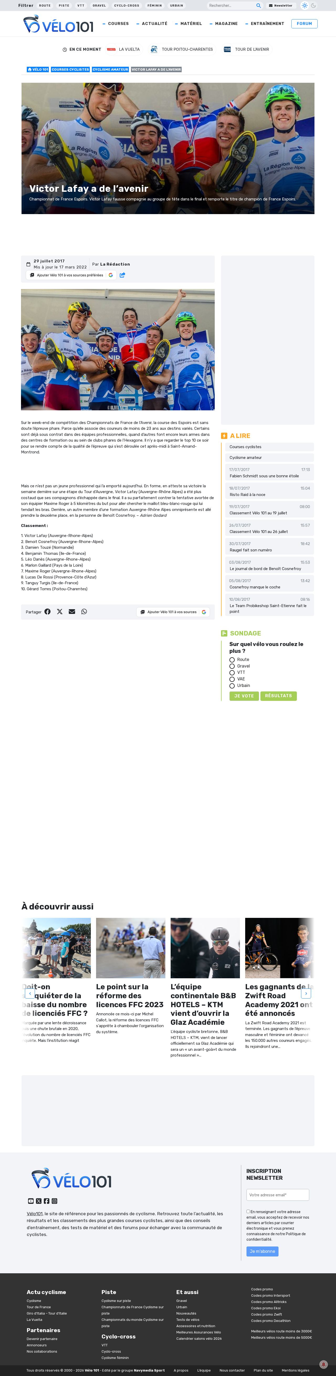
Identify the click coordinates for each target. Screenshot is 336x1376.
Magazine (226, 23)
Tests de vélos (188, 1320)
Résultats (278, 695)
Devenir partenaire (42, 1339)
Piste (64, 5)
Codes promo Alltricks (269, 1302)
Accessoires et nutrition (195, 1326)
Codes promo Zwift (266, 1314)
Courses (118, 23)
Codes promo (262, 1289)
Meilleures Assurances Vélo (198, 1332)
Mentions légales (295, 1370)
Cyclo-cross (126, 5)
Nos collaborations (42, 1351)
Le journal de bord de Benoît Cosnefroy (265, 568)
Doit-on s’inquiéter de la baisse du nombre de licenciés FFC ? (55, 1000)
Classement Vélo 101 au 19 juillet (258, 513)
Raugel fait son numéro (251, 550)
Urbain (176, 5)
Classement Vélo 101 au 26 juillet (259, 531)
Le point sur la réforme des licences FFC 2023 (130, 995)
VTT (81, 5)
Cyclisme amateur (110, 69)
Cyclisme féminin (115, 1358)
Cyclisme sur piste (116, 1301)
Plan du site (263, 1370)
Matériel (191, 23)
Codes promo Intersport (270, 1295)
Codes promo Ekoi (266, 1308)
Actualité (154, 23)
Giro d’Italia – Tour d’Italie (47, 1313)
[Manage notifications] (323, 1364)
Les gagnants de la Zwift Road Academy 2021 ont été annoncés (279, 1000)
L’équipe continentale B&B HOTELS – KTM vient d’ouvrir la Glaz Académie (203, 1004)
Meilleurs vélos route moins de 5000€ (281, 1337)
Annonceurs (37, 1345)
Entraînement (268, 23)
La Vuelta (34, 1320)
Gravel (99, 5)
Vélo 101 (40, 69)
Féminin (155, 5)
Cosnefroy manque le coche (255, 587)
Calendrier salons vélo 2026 (199, 1339)
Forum (304, 23)
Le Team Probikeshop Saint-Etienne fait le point (268, 608)
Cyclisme (34, 1301)
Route (45, 5)
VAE (241, 678)
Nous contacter (232, 1370)
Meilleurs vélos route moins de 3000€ (281, 1331)
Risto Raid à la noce (247, 494)
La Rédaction (115, 264)
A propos (181, 1370)
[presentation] (30, 993)
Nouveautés (186, 1313)
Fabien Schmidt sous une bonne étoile (264, 476)
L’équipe (204, 1370)
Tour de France (39, 1307)
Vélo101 (35, 1213)
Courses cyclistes (70, 69)
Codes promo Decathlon (271, 1321)
